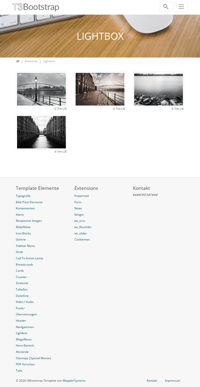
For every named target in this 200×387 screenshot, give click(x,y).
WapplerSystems (74, 380)
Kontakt (152, 380)
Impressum (172, 380)
